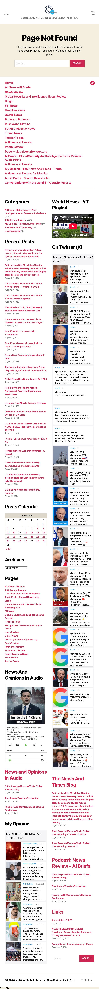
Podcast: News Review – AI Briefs (71, 863)
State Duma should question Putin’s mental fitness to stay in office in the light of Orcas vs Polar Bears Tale (23, 253)
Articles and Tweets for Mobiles (26, 173)
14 (32, 532)
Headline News (15, 110)
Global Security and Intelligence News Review (35, 96)
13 (26, 532)
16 (44, 532)
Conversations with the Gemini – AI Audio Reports (38, 182)
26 (19, 540)
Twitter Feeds (14, 137)
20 (25, 536)
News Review (14, 92)
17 (8, 536)
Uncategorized (13, 231)
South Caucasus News (20, 128)
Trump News (13, 133)
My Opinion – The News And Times (23, 224)
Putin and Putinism (17, 119)
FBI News (11, 105)
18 (14, 536)
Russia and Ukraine (17, 124)
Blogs (9, 101)
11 (14, 532)
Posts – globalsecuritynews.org (26, 151)
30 (43, 540)
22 (37, 536)
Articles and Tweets (18, 142)
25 (14, 540)
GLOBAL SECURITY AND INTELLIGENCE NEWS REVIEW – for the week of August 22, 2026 (25, 426)
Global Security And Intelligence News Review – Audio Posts (44, 980)
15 (37, 532)
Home (9, 82)
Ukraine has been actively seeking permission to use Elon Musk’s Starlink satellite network (24, 477)
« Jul (8, 549)
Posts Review (14, 147)
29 (37, 540)
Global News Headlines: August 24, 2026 (26, 379)
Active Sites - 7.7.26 (62, 920)
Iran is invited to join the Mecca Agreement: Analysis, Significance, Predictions (23, 391)
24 (8, 540)
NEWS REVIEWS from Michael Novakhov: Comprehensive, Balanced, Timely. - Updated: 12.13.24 (72, 932)
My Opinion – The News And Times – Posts (33, 169)
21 (32, 536)
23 (44, 536)
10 (8, 532)
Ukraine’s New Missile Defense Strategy (25, 403)
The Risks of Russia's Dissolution (22, 798)
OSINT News (13, 115)
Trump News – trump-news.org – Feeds (72, 944)
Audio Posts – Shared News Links (27, 178)
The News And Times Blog (18, 227)
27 (25, 540)
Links (57, 912)
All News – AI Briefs (18, 87)
